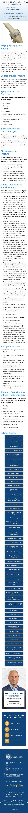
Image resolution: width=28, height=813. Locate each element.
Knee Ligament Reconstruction (14, 490)
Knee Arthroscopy (14, 578)
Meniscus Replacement (14, 460)
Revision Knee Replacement (14, 441)
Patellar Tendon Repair (14, 588)
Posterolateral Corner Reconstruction (14, 533)
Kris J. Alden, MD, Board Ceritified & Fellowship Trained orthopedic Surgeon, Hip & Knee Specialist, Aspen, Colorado (14, 802)
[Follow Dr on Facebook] (7, 785)
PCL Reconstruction (14, 610)
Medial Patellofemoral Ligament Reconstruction (14, 598)
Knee (14, 16)
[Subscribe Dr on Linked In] (21, 785)
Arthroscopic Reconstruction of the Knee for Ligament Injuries (14, 605)
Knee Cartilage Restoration (14, 565)
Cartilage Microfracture (14, 635)
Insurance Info (14, 741)
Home (3, 16)
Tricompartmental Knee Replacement (14, 627)
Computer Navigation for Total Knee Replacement (14, 593)
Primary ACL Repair (14, 477)
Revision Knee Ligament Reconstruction (14, 464)
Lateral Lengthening (14, 504)
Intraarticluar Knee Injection (14, 469)
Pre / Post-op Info (16, 735)
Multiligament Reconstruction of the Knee (14, 583)
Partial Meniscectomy (14, 631)
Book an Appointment (14, 9)
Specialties (9, 16)
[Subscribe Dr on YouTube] (16, 785)
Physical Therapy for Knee (14, 574)
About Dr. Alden (14, 703)
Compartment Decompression (14, 450)
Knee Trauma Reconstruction (14, 643)
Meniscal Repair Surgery (14, 561)
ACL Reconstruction (14, 618)
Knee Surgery (14, 481)
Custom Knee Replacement (14, 552)
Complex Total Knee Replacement (14, 556)
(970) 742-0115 (11, 7)
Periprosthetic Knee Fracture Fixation (14, 547)
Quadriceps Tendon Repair (14, 538)
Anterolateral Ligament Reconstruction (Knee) (14, 499)
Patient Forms (14, 729)
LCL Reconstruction (14, 614)
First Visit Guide (15, 723)
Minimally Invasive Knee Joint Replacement (14, 522)
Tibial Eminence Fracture (14, 542)
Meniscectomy (14, 518)
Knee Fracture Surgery (14, 485)
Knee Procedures (22, 16)
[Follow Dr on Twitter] (12, 785)
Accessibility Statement (14, 796)
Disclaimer (13, 792)
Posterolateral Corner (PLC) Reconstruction (14, 445)
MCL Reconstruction (14, 622)
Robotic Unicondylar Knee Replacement (14, 455)
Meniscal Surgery (14, 639)
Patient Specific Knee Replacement (14, 528)
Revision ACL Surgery (14, 473)
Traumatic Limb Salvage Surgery (14, 513)
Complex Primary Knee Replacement (14, 570)
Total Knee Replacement (14, 437)
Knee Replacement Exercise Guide (14, 663)
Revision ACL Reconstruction (14, 495)
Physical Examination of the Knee (14, 658)
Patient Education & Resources (14, 716)
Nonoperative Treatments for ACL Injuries (14, 648)
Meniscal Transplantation (14, 508)
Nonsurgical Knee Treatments (14, 653)
